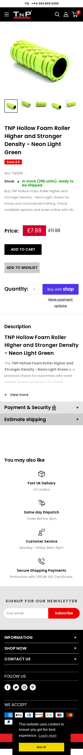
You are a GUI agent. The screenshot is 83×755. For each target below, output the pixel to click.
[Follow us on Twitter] (16, 687)
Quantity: (16, 289)
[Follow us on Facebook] (7, 687)
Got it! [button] (41, 747)
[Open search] (57, 14)
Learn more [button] (48, 735)
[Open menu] (6, 14)
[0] (75, 14)
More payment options (60, 302)
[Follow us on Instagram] (24, 687)
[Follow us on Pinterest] (33, 687)
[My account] (66, 14)
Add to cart (23, 249)
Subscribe (64, 613)
